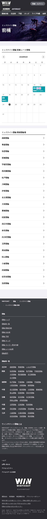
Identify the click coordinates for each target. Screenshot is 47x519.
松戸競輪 (13, 382)
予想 (20, 13)
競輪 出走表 (6, 332)
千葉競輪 (21, 382)
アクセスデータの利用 (9, 472)
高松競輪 (13, 409)
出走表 (13, 13)
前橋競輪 (21, 371)
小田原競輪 (14, 385)
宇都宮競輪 (38, 371)
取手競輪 (29, 371)
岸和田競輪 (24, 400)
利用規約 (12, 496)
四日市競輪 (30, 393)
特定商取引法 (20, 496)
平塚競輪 (37, 382)
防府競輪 (29, 405)
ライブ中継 (36, 13)
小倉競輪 (13, 413)
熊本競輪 (31, 416)
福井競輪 (13, 397)
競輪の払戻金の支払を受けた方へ (12, 506)
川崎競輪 (29, 382)
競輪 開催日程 (7, 328)
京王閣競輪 (32, 374)
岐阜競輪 (23, 389)
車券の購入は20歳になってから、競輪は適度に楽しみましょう (21, 500)
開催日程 (5, 13)
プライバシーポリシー (33, 496)
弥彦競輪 (13, 371)
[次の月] (43, 57)
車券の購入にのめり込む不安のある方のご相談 (16, 503)
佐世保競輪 (14, 416)
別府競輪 (23, 416)
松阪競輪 (21, 393)
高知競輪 (31, 409)
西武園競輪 (22, 374)
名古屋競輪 (14, 389)
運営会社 (4, 496)
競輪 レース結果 (7, 349)
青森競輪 (21, 367)
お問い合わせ (6, 464)
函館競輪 (13, 367)
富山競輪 (13, 393)
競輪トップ (6, 320)
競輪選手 (5, 353)
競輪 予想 (5, 336)
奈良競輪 (21, 397)
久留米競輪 (22, 413)
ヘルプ (4, 460)
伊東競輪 (23, 385)
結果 (44, 13)
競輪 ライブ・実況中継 (10, 345)
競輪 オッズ (6, 341)
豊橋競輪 (39, 389)
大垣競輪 (31, 389)
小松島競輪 (22, 409)
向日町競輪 (30, 397)
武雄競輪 (31, 413)
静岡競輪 (31, 385)
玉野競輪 (13, 405)
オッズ (26, 13)
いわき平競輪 (31, 367)
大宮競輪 (13, 374)
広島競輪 (21, 405)
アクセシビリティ (7, 468)
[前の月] (3, 57)
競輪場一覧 (6, 324)
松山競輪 (39, 409)
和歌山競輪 (14, 400)
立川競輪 (13, 378)
